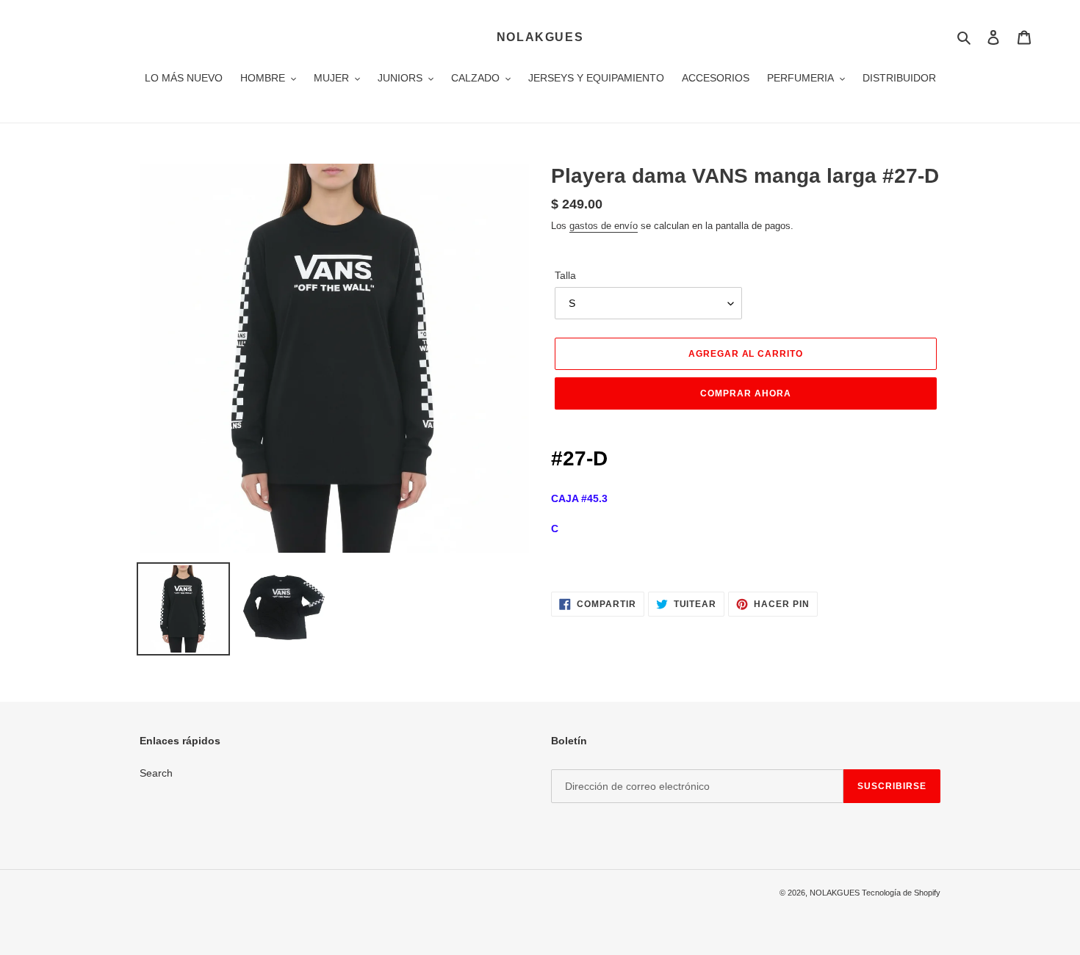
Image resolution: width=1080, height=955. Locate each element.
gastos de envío (603, 225)
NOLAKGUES (540, 37)
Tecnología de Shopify (901, 892)
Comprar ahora (745, 393)
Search (156, 773)
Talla (565, 275)
